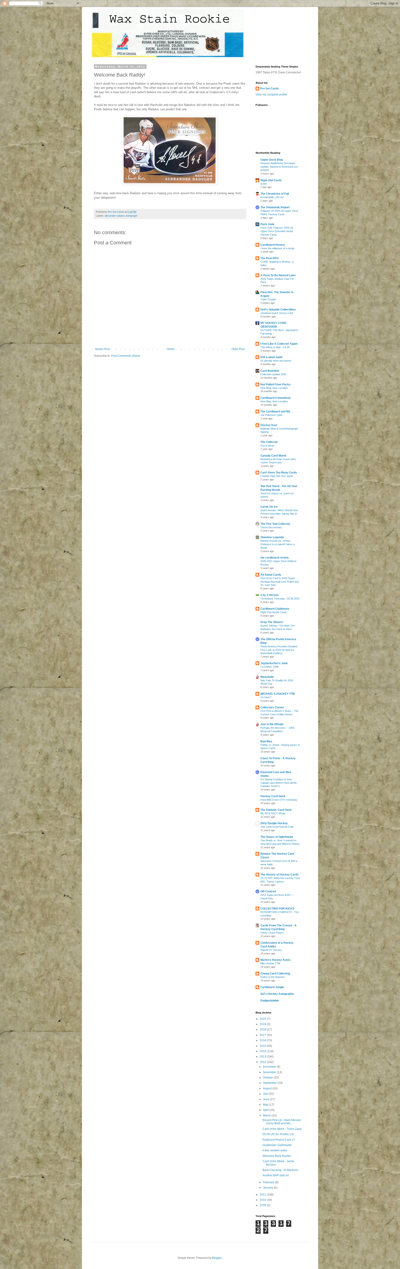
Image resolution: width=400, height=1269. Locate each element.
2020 (263, 1018)
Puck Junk (267, 224)
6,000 (263, 183)
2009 (263, 1205)
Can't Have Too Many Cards (278, 472)
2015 (263, 1046)
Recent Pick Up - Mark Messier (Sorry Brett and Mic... (281, 1121)
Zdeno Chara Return (272, 932)
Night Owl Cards (271, 180)
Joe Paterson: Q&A (271, 415)
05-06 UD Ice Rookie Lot (278, 1134)
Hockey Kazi (268, 425)
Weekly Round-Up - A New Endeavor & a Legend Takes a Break (277, 544)
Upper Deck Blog (271, 159)
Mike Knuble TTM (270, 963)
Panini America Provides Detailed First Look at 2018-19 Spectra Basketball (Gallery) (278, 650)
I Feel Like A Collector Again (278, 343)
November (270, 1072)
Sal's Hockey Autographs (277, 994)
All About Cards (270, 574)
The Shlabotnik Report (275, 207)
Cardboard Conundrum (275, 397)
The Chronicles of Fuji (274, 193)
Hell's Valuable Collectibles (278, 309)
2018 (263, 1029)
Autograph (131, 215)
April (266, 1110)
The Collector (269, 442)
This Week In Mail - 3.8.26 (275, 347)
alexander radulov (115, 215)
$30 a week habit (271, 357)
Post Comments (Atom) (125, 355)
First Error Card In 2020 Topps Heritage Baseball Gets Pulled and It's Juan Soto (279, 582)
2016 (263, 1040)
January (268, 1187)
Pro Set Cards (269, 88)
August (267, 1088)
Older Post (238, 349)
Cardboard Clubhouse (274, 608)
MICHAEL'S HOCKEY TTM (277, 693)
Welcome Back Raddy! (276, 1156)
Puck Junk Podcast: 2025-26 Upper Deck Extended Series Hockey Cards (276, 231)
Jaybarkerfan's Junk (274, 663)
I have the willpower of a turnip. (277, 248)
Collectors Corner (272, 707)
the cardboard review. (274, 557)
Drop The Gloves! (271, 622)
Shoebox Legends (272, 537)
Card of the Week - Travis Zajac (282, 1129)
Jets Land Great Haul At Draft (277, 826)
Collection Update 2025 (273, 374)
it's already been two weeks (275, 360)
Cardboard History (272, 244)
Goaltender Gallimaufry (277, 1145)
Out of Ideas (267, 445)
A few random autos (274, 1150)
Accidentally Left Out (272, 197)
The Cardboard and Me (275, 411)
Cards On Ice (269, 506)
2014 (263, 1051)
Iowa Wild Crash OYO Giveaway (278, 799)
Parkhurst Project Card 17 (278, 1139)
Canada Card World (273, 455)
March (267, 1115)
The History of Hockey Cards (279, 874)
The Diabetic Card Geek (276, 809)
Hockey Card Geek (272, 796)
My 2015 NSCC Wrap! (272, 813)
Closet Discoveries (271, 527)
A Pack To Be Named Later (278, 275)
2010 (263, 1199)
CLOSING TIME (269, 666)
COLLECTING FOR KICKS (277, 908)
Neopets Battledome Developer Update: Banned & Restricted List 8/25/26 (279, 167)
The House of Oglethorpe (276, 837)
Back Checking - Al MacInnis (280, 1170)
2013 (263, 1056)
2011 (263, 1194)
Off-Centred (268, 891)
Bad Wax (266, 741)
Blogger (217, 1258)
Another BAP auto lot (275, 1175)
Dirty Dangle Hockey (274, 823)
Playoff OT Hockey (271, 950)
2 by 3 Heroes (269, 595)
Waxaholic (267, 677)
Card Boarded (269, 370)
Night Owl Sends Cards (273, 612)
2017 (263, 1035)
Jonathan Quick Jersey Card (276, 313)
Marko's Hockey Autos (275, 960)
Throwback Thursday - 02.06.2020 (280, 598)
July (266, 1093)
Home (171, 349)
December (270, 1066)
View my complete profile (271, 94)
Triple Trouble (268, 299)
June (266, 1099)
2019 (263, 1024)
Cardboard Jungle (272, 987)
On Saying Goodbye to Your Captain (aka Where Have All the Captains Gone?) (278, 783)
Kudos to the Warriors (272, 977)
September (270, 1083)
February (269, 1182)
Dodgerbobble (269, 1000)
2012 (263, 1062)
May (266, 1104)
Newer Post (102, 349)
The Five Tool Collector (275, 523)
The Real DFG (269, 258)
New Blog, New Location (274, 388)
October (268, 1077)
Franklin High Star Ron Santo (276, 476)
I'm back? (265, 697)
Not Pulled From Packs (275, 384)
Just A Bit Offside (272, 724)
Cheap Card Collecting (275, 973)
